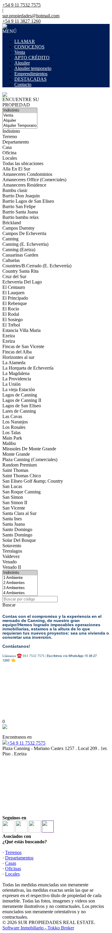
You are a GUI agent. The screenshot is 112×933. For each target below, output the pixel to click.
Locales (9, 158)
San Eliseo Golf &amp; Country (32, 481)
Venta (19, 52)
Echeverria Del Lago (22, 281)
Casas (10, 863)
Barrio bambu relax (20, 217)
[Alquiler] (20, 120)
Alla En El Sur (16, 168)
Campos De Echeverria (24, 233)
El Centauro (13, 287)
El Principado (15, 298)
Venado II (11, 567)
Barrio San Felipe (19, 206)
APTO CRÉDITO (32, 57)
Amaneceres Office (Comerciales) (34, 179)
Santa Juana (13, 524)
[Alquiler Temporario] (20, 125)
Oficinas (13, 868)
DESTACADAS (30, 79)
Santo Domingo (17, 529)
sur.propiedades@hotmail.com (30, 15)
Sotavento (11, 545)
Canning (10, 238)
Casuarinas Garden (20, 254)
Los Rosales (13, 427)
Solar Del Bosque (19, 540)
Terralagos (12, 551)
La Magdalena (16, 373)
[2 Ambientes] (20, 583)
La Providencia (16, 378)
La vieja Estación (18, 389)
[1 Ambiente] (20, 577)
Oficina (9, 152)
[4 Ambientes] (20, 593)
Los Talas (11, 432)
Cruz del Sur (14, 276)
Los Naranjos (15, 421)
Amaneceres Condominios (27, 174)
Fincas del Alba (17, 351)
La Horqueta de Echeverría (27, 368)
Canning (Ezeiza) (18, 249)
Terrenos (13, 852)
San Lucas (12, 486)
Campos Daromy (18, 228)
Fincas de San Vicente (23, 346)
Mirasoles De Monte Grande (29, 448)
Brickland (11, 222)
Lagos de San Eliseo (21, 405)
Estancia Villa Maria (21, 330)
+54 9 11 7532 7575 (26, 743)
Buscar (9, 604)
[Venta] (20, 115)
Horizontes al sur (18, 357)
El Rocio (10, 308)
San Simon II (14, 502)
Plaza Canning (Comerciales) (29, 459)
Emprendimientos (30, 73)
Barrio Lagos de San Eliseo (28, 201)
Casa (7, 147)
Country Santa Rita (20, 271)
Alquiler (22, 62)
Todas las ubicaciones (22, 163)
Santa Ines (12, 518)
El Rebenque (14, 303)
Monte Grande (16, 454)
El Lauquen (13, 292)
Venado (9, 561)
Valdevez (11, 556)
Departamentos (19, 857)
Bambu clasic (15, 190)
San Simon (12, 497)
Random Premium (19, 464)
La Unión (11, 384)
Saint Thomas (15, 470)
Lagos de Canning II (21, 400)
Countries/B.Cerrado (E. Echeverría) (36, 265)
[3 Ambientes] (20, 588)
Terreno (9, 136)
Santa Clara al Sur (19, 513)
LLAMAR (24, 41)
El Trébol (11, 324)
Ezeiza (8, 335)
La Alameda (13, 362)
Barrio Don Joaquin (21, 195)
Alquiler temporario (32, 68)
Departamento (15, 141)
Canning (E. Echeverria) (25, 244)
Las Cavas (12, 416)
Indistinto (11, 131)
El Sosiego (12, 319)
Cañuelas (11, 260)
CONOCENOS (29, 46)
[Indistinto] (20, 110)
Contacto (22, 84)
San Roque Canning (21, 491)
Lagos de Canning (19, 394)
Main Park (12, 437)
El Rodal (10, 314)
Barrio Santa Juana (20, 211)
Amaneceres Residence (24, 184)
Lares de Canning (19, 411)
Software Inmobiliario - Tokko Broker (38, 927)
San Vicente (13, 507)
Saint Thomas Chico (21, 475)
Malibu (9, 443)
